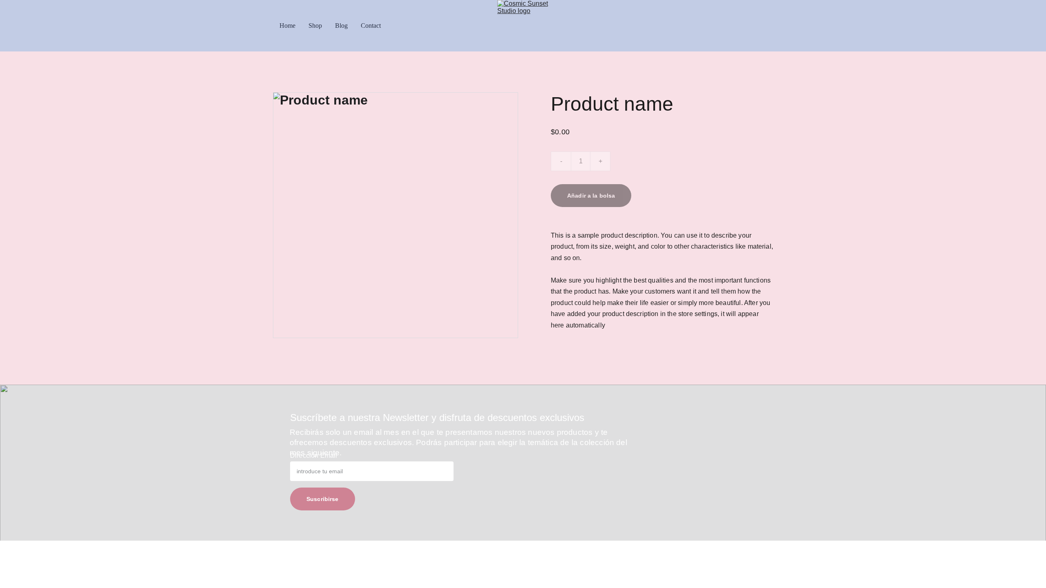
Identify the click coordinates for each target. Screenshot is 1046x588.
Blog (341, 25)
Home (287, 25)
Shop (315, 25)
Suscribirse (322, 499)
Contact (371, 25)
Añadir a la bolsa (591, 195)
